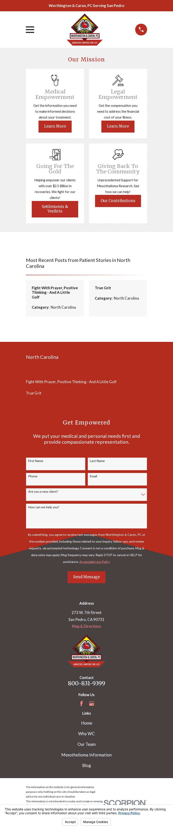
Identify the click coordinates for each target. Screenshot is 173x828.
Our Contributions (118, 200)
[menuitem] (86, 381)
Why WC (86, 733)
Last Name (97, 461)
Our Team (86, 744)
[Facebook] (81, 703)
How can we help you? (43, 507)
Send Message (86, 577)
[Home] (85, 30)
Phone (32, 476)
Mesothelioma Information (86, 754)
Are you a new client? (43, 491)
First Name (35, 461)
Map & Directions (86, 626)
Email (93, 476)
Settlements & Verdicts (55, 209)
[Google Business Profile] (91, 703)
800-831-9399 (86, 683)
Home (86, 723)
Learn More (55, 126)
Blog (86, 765)
